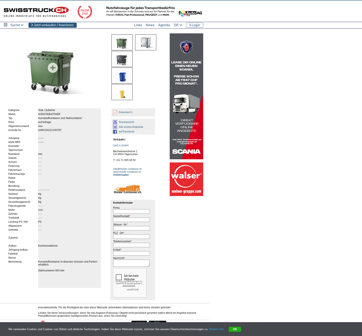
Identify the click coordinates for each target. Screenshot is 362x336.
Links (138, 25)
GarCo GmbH (121, 145)
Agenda (164, 25)
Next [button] (91, 68)
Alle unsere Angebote (131, 127)
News (150, 25)
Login (195, 25)
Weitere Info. (217, 329)
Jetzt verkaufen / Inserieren (53, 25)
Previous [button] (14, 68)
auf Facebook (126, 131)
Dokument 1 (125, 112)
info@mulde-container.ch (127, 168)
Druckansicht (126, 122)
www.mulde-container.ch (127, 171)
